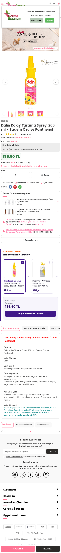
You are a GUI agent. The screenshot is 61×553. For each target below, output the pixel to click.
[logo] (15, 4)
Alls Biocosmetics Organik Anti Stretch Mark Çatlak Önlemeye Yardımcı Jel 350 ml (29, 230)
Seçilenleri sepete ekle (30, 313)
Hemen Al (47, 548)
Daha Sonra (36, 20)
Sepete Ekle (17, 548)
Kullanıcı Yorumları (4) (35, 328)
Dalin (4, 121)
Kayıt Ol (52, 451)
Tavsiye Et (21, 183)
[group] (30, 80)
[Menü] (2, 4)
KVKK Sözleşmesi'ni (14, 457)
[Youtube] (15, 476)
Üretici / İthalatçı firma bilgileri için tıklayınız (24, 166)
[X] (23, 476)
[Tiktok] (38, 476)
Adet (3, 171)
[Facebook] (30, 476)
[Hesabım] (54, 4)
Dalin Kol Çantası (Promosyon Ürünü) (26, 223)
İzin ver (50, 20)
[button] (28, 108)
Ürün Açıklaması (11, 328)
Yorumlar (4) (25, 134)
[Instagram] (46, 476)
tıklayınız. (39, 224)
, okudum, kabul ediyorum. (25, 457)
